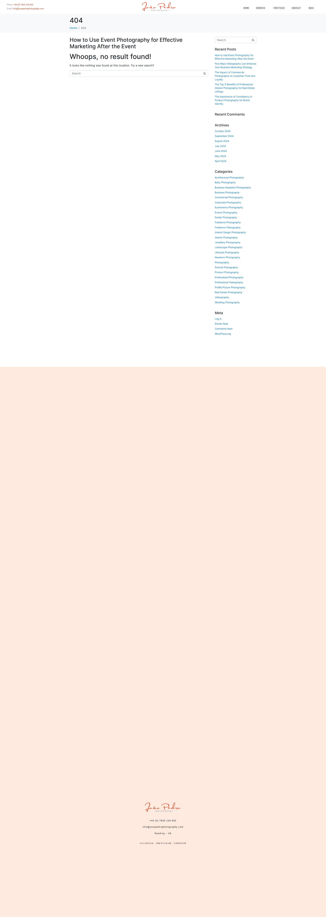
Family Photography (226, 217)
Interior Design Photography (230, 232)
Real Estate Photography (228, 292)
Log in (218, 318)
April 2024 (220, 161)
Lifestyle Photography (227, 252)
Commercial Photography (229, 197)
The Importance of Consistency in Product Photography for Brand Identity (233, 100)
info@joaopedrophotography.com (163, 827)
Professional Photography (229, 277)
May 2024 (220, 156)
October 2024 (222, 131)
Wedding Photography (227, 302)
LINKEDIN (180, 843)
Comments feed (223, 328)
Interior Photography (226, 237)
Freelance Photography (228, 222)
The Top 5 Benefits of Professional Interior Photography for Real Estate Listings (235, 88)
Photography (222, 262)
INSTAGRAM (163, 843)
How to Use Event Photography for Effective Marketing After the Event (126, 43)
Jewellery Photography (227, 242)
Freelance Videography (228, 227)
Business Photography (227, 192)
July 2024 (220, 146)
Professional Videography (229, 282)
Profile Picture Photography (230, 287)
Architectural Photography (229, 177)
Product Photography (227, 272)
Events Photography (226, 212)
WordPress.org (223, 333)
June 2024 (221, 150)
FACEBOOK (146, 843)
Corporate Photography (228, 202)
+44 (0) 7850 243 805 (163, 820)
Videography (222, 297)
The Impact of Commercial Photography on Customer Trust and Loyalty (235, 76)
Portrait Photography (226, 267)
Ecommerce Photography (229, 207)
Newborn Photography (227, 257)
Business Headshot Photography (233, 187)
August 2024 (222, 140)
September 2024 (224, 136)
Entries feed (221, 323)
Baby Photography (225, 182)
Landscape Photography (228, 247)
